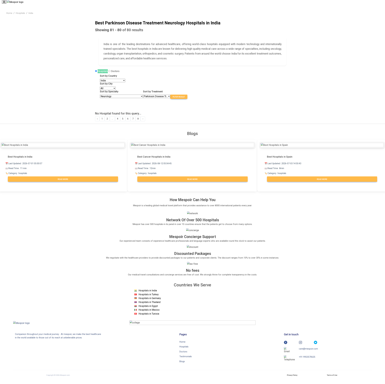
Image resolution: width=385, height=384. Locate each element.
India (30, 13)
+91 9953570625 (307, 357)
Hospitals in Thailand (149, 302)
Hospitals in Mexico (149, 309)
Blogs (182, 361)
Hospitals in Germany (150, 298)
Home (9, 13)
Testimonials (185, 356)
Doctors (115, 71)
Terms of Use (332, 375)
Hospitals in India (148, 290)
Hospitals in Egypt (148, 306)
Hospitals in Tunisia (149, 313)
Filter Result (179, 97)
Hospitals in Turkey (149, 294)
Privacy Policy (292, 375)
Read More (63, 179)
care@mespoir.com (308, 349)
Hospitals (20, 13)
